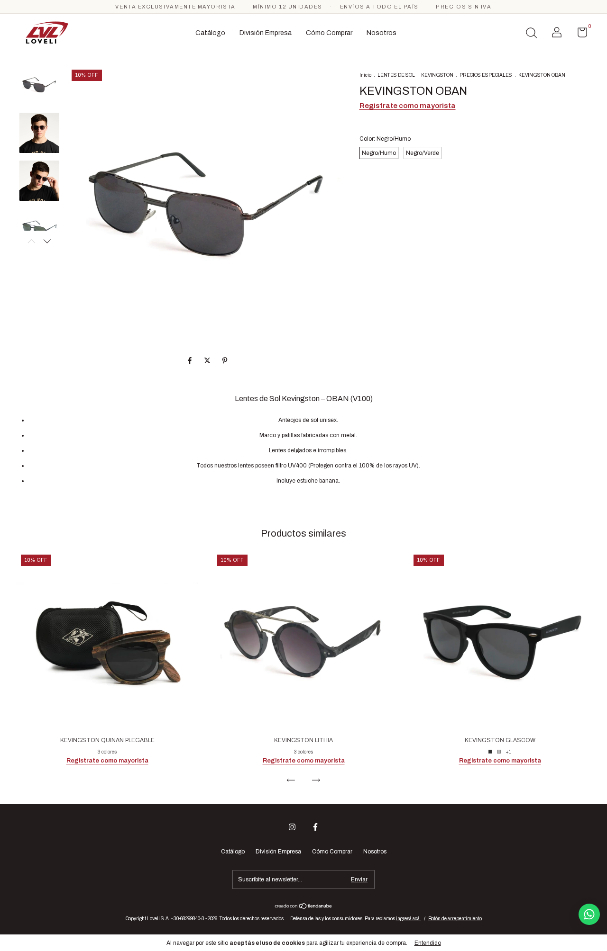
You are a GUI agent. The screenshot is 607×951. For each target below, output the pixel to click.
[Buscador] (531, 34)
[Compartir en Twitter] (208, 360)
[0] (579, 35)
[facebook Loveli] (315, 827)
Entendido (427, 943)
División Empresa (265, 32)
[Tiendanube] (303, 907)
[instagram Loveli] (292, 827)
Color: (385, 138)
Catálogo (210, 32)
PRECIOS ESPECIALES (486, 75)
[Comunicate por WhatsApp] (589, 914)
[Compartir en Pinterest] (224, 360)
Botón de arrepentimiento (455, 918)
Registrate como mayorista (407, 105)
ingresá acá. (408, 918)
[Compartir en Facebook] (190, 360)
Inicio (365, 75)
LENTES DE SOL (396, 75)
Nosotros (381, 32)
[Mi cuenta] (557, 35)
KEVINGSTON (437, 75)
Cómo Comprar (329, 32)
